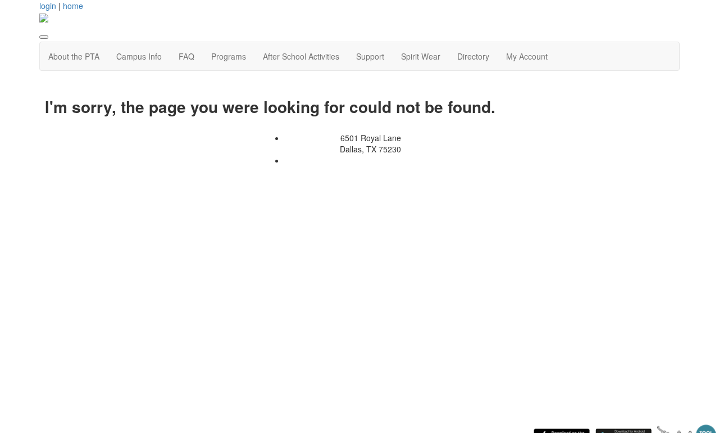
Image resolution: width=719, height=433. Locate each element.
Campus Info (139, 56)
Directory (473, 56)
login (47, 5)
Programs (228, 56)
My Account (527, 56)
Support (370, 56)
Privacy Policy (325, 160)
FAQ (186, 56)
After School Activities (301, 56)
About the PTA (73, 56)
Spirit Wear (420, 56)
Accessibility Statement (399, 160)
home (73, 5)
